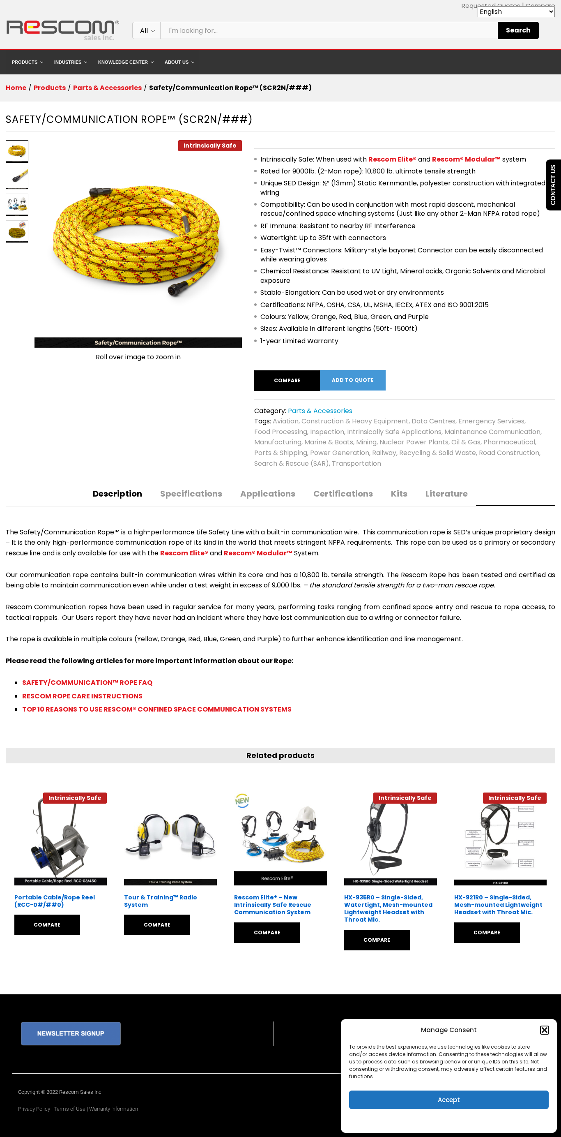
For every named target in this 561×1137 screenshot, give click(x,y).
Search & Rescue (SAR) (291, 463)
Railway (384, 453)
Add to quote (353, 380)
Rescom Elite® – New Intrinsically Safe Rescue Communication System (272, 905)
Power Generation (339, 453)
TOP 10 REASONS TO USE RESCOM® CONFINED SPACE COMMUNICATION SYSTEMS (157, 709)
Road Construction (509, 453)
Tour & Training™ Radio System (160, 901)
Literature (446, 494)
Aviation (286, 421)
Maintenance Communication (492, 432)
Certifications (343, 494)
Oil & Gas (466, 442)
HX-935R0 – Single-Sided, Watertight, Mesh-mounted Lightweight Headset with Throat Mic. (388, 909)
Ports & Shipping (280, 453)
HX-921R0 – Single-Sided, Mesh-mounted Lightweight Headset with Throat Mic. (498, 905)
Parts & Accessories (320, 411)
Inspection (327, 432)
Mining (366, 442)
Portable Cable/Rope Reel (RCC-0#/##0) (54, 901)
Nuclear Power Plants (413, 442)
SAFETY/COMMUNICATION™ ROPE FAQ (87, 682)
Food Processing (280, 432)
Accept (449, 1099)
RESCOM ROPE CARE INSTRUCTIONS (82, 696)
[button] (544, 1030)
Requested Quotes (491, 5)
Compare (540, 5)
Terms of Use (69, 1109)
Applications (267, 494)
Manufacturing (277, 442)
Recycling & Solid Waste (437, 453)
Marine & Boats (328, 442)
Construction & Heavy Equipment (355, 421)
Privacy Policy (34, 1109)
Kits (399, 494)
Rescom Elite (390, 159)
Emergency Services (491, 421)
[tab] (117, 497)
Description (117, 494)
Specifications (191, 494)
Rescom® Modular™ (466, 159)
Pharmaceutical (509, 442)
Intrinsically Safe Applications (394, 432)
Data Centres (433, 421)
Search (518, 30)
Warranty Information (113, 1109)
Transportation (356, 463)
